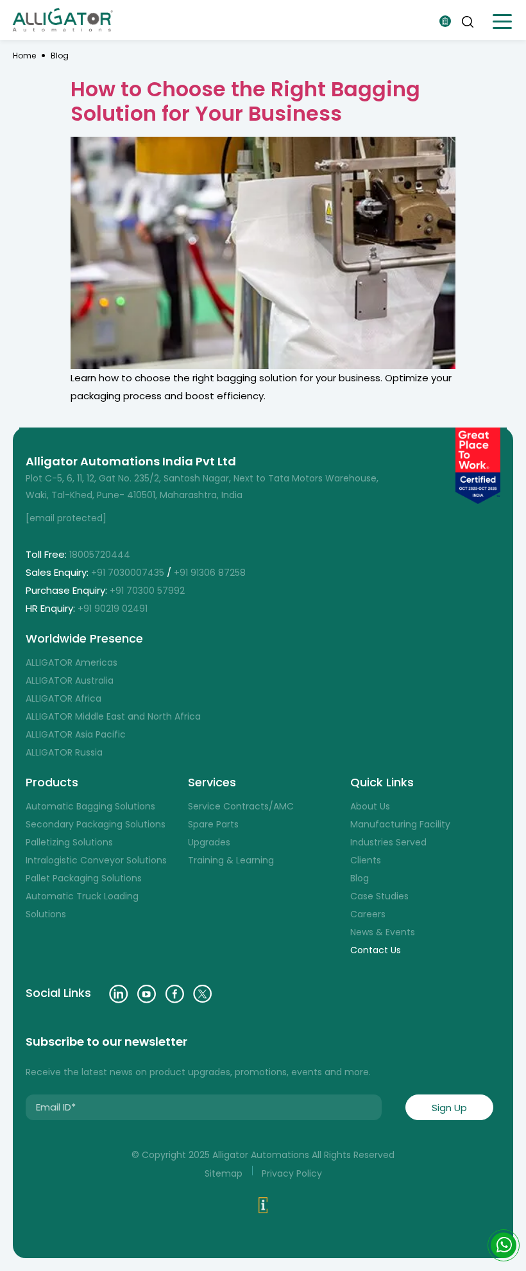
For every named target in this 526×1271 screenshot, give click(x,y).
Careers (368, 914)
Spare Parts (213, 824)
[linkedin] (118, 994)
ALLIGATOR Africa (63, 698)
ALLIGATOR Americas (71, 662)
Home (24, 55)
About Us (370, 806)
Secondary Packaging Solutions (95, 824)
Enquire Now (445, 21)
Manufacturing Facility (400, 824)
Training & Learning (231, 860)
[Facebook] (174, 994)
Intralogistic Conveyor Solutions (96, 860)
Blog (60, 55)
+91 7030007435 (127, 572)
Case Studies (379, 896)
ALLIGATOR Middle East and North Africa (113, 716)
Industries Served (388, 842)
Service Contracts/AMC (241, 806)
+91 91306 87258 (210, 572)
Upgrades (209, 842)
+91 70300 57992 (148, 590)
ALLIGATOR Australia (70, 680)
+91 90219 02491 (114, 608)
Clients (365, 860)
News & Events (382, 932)
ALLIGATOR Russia (64, 752)
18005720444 (99, 554)
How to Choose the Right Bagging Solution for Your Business (245, 101)
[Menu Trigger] (502, 21)
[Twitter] (202, 994)
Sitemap (223, 1173)
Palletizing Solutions (69, 842)
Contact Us (375, 950)
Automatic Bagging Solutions (90, 806)
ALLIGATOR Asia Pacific (76, 734)
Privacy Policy (292, 1173)
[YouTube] (146, 994)
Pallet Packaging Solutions (84, 878)
